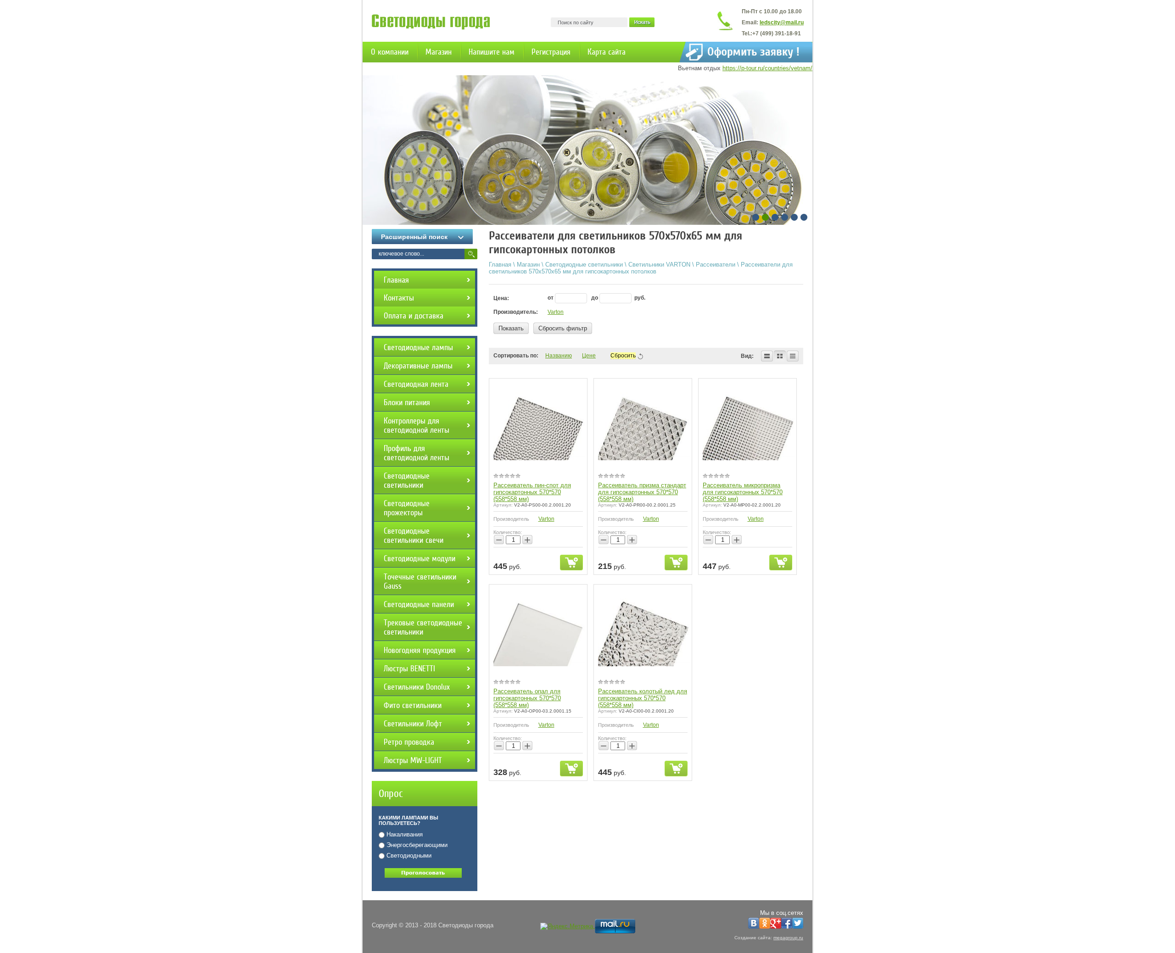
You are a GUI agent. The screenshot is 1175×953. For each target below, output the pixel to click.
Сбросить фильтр (562, 328)
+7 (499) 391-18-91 (776, 33)
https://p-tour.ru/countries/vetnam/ (767, 68)
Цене (589, 355)
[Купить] (571, 562)
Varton (556, 312)
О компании (389, 51)
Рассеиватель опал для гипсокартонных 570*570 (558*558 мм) (527, 698)
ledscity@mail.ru (782, 22)
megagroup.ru (788, 937)
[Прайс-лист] (793, 356)
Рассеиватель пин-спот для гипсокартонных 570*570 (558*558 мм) (532, 492)
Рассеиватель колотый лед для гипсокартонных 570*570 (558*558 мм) (642, 698)
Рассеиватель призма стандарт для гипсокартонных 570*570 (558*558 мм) (642, 492)
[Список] (767, 356)
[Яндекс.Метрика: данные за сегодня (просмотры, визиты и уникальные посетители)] (566, 926)
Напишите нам (492, 51)
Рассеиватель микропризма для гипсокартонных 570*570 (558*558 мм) (743, 492)
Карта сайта (607, 51)
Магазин (438, 51)
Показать (511, 328)
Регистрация (551, 51)
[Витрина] (780, 356)
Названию (558, 355)
